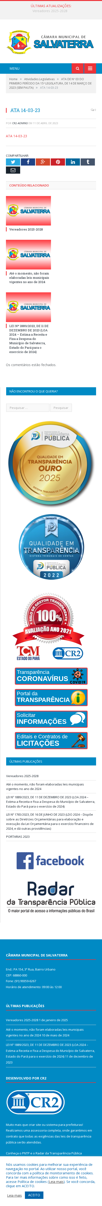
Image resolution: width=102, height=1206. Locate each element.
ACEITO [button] (34, 1195)
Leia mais (56, 1181)
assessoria (39, 1130)
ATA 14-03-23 (16, 136)
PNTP (26, 1153)
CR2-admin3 (20, 123)
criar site (35, 1125)
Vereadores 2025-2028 (26, 229)
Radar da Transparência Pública (59, 1153)
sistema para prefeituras (64, 1125)
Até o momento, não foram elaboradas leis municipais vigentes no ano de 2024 (52, 11)
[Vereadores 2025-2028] (28, 211)
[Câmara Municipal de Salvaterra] (51, 42)
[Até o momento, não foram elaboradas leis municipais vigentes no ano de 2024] (28, 254)
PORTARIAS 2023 (18, 836)
